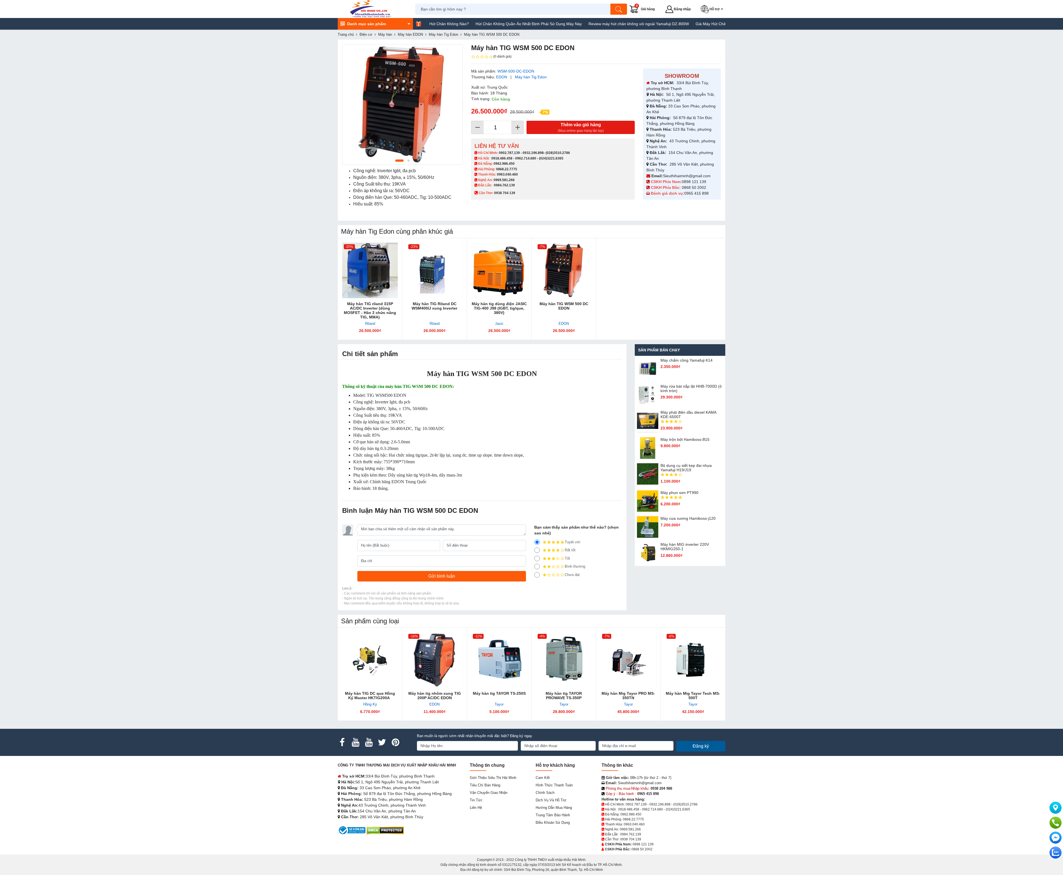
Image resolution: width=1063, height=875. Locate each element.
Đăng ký (701, 746)
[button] (713, 9)
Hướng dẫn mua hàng (554, 807)
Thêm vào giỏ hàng (581, 127)
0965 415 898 (696, 193)
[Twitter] (382, 742)
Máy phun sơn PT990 (679, 492)
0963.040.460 (507, 174)
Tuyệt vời (572, 542)
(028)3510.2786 (558, 153)
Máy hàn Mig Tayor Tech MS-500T (693, 695)
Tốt (567, 558)
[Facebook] (342, 742)
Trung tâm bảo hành (553, 815)
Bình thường (575, 566)
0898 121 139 (694, 181)
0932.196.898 (533, 153)
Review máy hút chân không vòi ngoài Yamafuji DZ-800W (599, 24)
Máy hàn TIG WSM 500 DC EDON (564, 306)
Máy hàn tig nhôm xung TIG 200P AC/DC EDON (434, 695)
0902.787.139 (509, 153)
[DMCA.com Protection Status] (385, 830)
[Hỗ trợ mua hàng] (1055, 822)
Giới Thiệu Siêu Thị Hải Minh (493, 778)
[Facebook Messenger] (1055, 837)
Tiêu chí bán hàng (485, 785)
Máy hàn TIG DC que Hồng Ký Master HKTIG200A (370, 695)
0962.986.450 (504, 164)
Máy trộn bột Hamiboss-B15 (684, 439)
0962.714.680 (525, 158)
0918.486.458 (501, 158)
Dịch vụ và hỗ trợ (551, 800)
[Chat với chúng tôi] (1055, 852)
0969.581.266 (504, 180)
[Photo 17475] (402, 104)
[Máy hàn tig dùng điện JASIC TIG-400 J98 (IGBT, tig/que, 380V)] (499, 270)
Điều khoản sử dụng (553, 822)
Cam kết (543, 778)
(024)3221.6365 (551, 158)
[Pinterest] (395, 742)
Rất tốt (570, 550)
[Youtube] (355, 742)
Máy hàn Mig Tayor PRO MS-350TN (628, 695)
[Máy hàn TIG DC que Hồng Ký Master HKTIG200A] (370, 660)
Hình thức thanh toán (554, 785)
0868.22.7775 (506, 169)
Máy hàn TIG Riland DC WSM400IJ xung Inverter (434, 306)
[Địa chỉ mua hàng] (1055, 807)
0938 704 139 (630, 839)
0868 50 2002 (694, 187)
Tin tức (476, 800)
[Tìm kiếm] (618, 9)
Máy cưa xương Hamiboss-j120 (688, 518)
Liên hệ (476, 807)
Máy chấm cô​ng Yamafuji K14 (686, 360)
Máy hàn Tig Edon (531, 77)
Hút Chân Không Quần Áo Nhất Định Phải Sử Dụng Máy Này (490, 24)
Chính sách (545, 793)
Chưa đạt (572, 575)
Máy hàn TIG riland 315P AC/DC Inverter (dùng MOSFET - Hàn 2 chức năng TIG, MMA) (370, 310)
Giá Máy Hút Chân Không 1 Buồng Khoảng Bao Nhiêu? (705, 24)
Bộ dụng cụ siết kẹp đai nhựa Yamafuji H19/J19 (686, 467)
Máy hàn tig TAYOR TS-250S (499, 693)
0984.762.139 (504, 185)
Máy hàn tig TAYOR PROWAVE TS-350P (564, 695)
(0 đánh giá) (502, 56)
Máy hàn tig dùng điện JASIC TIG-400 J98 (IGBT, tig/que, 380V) (499, 308)
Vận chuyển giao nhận (488, 793)
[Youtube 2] (368, 742)
